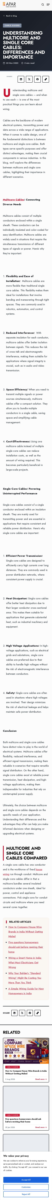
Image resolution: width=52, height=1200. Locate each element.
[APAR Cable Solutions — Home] (9, 4)
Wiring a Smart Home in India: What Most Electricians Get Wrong (25, 962)
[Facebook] (37, 79)
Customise (26, 1187)
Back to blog (11, 16)
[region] (26, 1176)
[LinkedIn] (21, 79)
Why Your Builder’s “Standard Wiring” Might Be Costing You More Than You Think (24, 977)
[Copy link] (45, 79)
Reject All (26, 1194)
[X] (29, 79)
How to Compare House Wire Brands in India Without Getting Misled (25, 931)
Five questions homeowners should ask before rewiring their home (25, 947)
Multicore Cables (13, 199)
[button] (48, 4)
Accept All (26, 1179)
